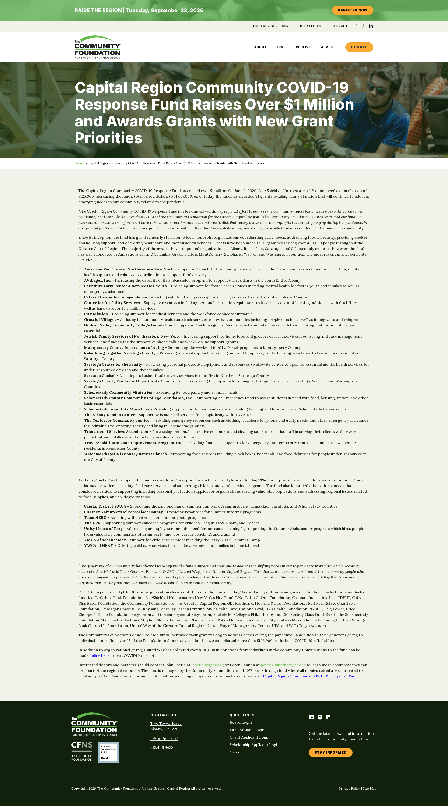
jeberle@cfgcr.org (207, 664)
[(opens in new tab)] (81, 759)
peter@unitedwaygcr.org (283, 664)
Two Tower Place (166, 723)
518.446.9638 (161, 747)
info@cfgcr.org (164, 738)
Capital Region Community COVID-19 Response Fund (310, 676)
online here (99, 655)
